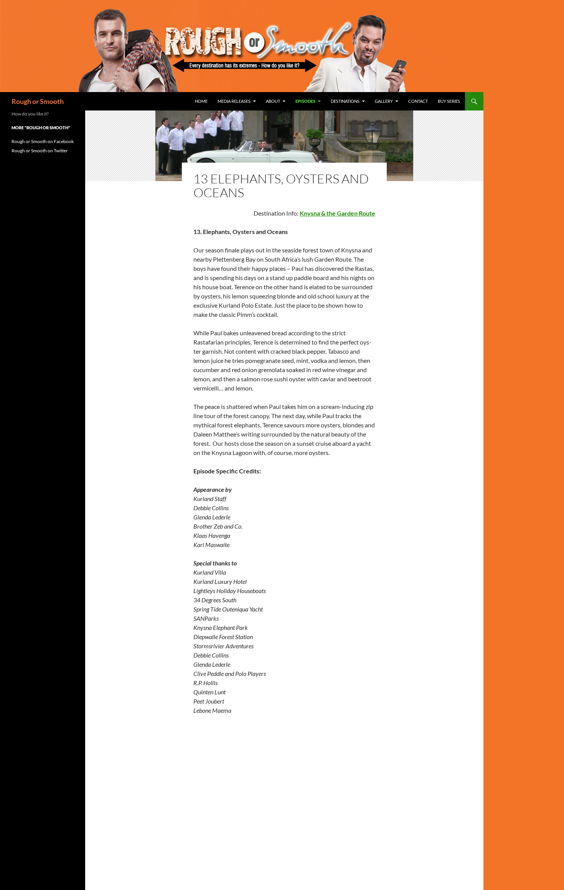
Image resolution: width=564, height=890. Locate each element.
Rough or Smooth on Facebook (43, 141)
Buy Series (449, 101)
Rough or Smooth (38, 101)
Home (201, 101)
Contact (418, 101)
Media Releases (234, 101)
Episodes (305, 101)
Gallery (384, 101)
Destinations (345, 101)
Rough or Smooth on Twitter (40, 150)
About (273, 101)
